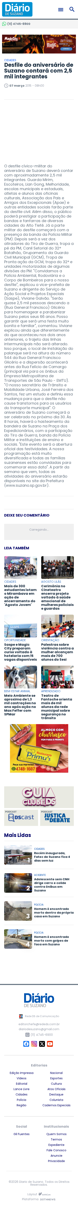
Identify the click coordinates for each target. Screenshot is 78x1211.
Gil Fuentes (22, 1134)
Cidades (21, 1094)
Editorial (21, 1084)
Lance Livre (22, 1089)
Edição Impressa (21, 1073)
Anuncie (56, 1156)
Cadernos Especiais (56, 1105)
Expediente (56, 1145)
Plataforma (30, 1199)
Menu (61, 9)
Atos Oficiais (56, 1089)
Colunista (56, 1100)
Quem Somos (56, 1134)
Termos (56, 1139)
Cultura (56, 1084)
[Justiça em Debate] (57, 818)
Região (21, 1105)
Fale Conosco (56, 1150)
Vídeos (21, 1078)
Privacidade (56, 1161)
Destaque (56, 1094)
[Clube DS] (39, 797)
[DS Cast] (21, 818)
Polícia (21, 1100)
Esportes (56, 1078)
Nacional (56, 1073)
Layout (32, 1194)
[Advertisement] (39, 130)
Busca (72, 9)
